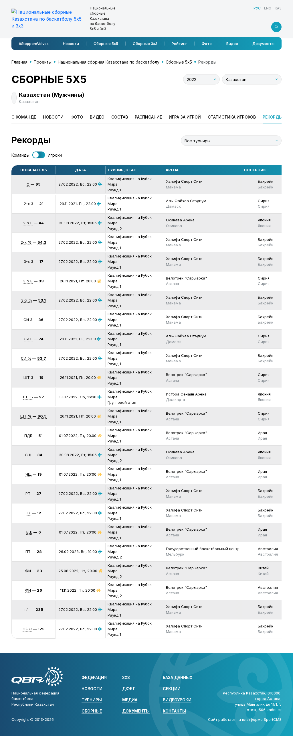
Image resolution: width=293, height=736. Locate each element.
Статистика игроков (232, 117)
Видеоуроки (177, 699)
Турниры (92, 699)
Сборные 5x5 (106, 43)
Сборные (92, 711)
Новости (71, 43)
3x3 (126, 677)
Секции (172, 688)
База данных (177, 677)
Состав (119, 117)
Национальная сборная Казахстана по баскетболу (108, 62)
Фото (207, 43)
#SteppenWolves (34, 43)
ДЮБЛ (129, 688)
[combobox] (201, 79)
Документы (263, 43)
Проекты (43, 62)
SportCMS (273, 719)
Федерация (94, 677)
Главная (19, 62)
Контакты (174, 711)
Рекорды (272, 117)
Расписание (148, 117)
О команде (23, 117)
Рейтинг (179, 43)
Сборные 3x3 (145, 43)
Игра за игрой (185, 117)
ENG (267, 8)
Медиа (129, 699)
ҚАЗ (278, 8)
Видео (232, 43)
